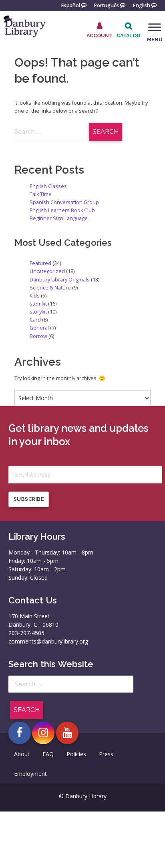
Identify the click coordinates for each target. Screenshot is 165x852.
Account (100, 35)
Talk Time (41, 194)
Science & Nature (50, 287)
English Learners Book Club (62, 210)
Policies (76, 754)
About (22, 754)
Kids (35, 295)
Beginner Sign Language (59, 218)
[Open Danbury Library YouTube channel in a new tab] (67, 733)
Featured (40, 263)
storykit (38, 311)
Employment (30, 773)
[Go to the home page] (24, 36)
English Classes (48, 186)
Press (106, 754)
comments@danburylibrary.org (48, 641)
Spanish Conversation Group (64, 202)
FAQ (48, 754)
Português (106, 5)
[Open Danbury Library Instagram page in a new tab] (43, 733)
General (39, 327)
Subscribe (29, 499)
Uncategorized (47, 271)
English (141, 5)
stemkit (38, 303)
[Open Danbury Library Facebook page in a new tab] (19, 733)
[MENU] (154, 27)
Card (35, 319)
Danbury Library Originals (60, 279)
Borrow (38, 336)
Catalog (129, 35)
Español (70, 5)
